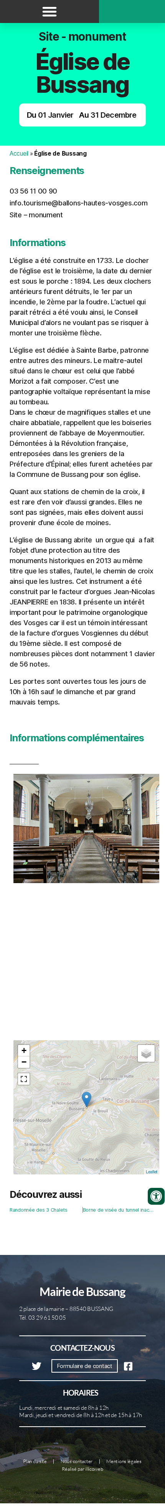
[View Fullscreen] (24, 1079)
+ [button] (23, 1050)
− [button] (23, 1062)
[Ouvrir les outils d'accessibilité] (156, 1196)
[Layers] (146, 1053)
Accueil (19, 153)
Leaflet (151, 1171)
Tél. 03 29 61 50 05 (42, 1317)
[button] (49, 11)
